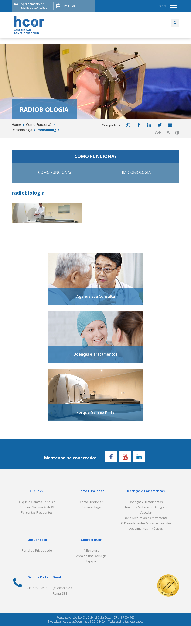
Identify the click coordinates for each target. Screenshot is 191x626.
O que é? (37, 491)
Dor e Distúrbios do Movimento (146, 518)
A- (169, 132)
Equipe (91, 561)
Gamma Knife (37, 577)
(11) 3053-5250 (37, 588)
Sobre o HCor (91, 540)
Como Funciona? (55, 172)
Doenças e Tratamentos (146, 491)
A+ (158, 132)
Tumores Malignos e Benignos (146, 507)
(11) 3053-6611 (62, 588)
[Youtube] (125, 456)
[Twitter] (159, 125)
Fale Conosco (37, 540)
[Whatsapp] (128, 125)
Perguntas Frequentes (37, 512)
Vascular (146, 512)
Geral (57, 577)
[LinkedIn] (139, 456)
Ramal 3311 (61, 593)
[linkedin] (149, 125)
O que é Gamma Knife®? (37, 502)
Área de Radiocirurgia (91, 556)
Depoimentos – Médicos (146, 528)
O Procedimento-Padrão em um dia (146, 523)
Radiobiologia (136, 172)
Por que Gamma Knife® (37, 507)
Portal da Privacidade (37, 550)
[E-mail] (170, 125)
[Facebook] (138, 125)
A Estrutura (91, 550)
